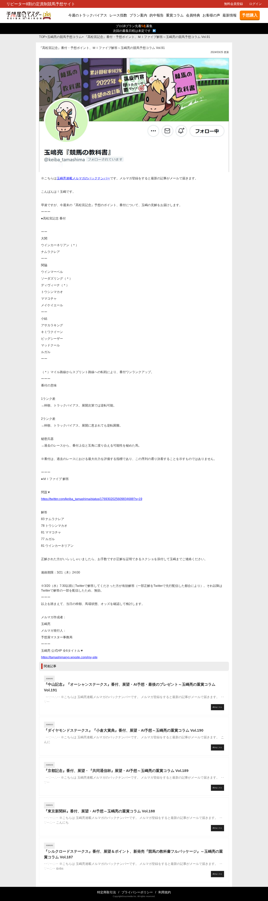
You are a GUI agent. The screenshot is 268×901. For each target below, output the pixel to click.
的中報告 (156, 15)
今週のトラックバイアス (87, 15)
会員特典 (193, 15)
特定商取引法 (106, 892)
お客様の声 (211, 15)
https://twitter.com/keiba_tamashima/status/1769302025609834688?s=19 (91, 499)
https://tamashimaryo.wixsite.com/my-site (69, 657)
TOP (42, 37)
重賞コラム (175, 15)
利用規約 (164, 892)
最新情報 (229, 15)
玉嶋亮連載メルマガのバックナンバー (83, 178)
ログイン (255, 4)
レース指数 (118, 15)
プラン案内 (138, 15)
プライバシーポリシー (137, 892)
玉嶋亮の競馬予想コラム (64, 37)
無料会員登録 (233, 4)
